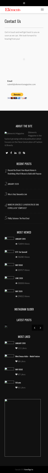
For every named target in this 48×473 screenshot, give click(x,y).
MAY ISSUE (19, 265)
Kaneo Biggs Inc (28, 469)
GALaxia (18, 382)
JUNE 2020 (19, 278)
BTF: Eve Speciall (21, 251)
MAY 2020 (18, 291)
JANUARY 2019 (20, 238)
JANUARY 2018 (20, 343)
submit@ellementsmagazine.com (21, 84)
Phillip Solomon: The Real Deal (18, 218)
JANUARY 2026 (13, 183)
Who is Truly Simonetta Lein (17, 194)
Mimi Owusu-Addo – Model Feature (27, 356)
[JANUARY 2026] (6, 326)
